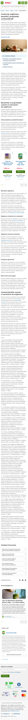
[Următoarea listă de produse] (25, 184)
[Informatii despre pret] (10, 168)
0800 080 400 (16, 713)
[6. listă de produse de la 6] (10, 185)
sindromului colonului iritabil (17, 212)
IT (15, 716)
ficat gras (5, 133)
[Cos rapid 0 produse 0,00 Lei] (26, 2)
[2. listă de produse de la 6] (4, 185)
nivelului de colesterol (17, 220)
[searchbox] (14, 6)
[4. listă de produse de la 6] (7, 185)
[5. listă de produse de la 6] (9, 185)
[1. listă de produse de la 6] (2, 185)
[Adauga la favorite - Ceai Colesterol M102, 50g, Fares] (25, 153)
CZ (10, 716)
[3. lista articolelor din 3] (5, 622)
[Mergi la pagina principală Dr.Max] (8, 2)
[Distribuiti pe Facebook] (25, 580)
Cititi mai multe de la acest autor (14, 654)
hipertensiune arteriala (7, 240)
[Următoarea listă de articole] (25, 621)
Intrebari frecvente (7, 66)
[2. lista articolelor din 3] (4, 622)
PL (14, 716)
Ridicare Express (7, 176)
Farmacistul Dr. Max (8, 616)
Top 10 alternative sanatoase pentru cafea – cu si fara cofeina (13, 601)
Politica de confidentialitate (16, 672)
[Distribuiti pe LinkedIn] (19, 580)
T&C (9, 672)
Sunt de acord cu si (11, 672)
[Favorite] (19, 2)
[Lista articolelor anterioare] (21, 621)
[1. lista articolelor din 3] (2, 622)
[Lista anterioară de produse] (21, 184)
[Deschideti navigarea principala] (2, 2)
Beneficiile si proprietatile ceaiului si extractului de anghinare (12, 59)
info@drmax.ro (6, 713)
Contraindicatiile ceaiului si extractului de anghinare (13, 63)
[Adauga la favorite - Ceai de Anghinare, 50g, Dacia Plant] (12, 153)
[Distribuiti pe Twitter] (22, 580)
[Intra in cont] (22, 2)
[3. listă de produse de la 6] (5, 185)
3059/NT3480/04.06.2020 (13, 711)
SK (12, 716)
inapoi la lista (5, 659)
